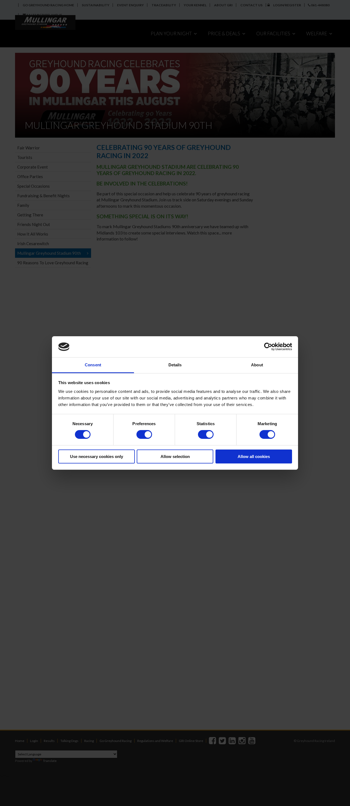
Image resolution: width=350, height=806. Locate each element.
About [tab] (257, 365)
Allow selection (175, 456)
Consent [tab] (93, 365)
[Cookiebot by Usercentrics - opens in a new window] (268, 347)
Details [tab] (175, 365)
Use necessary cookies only (96, 456)
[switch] (144, 434)
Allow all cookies (254, 456)
